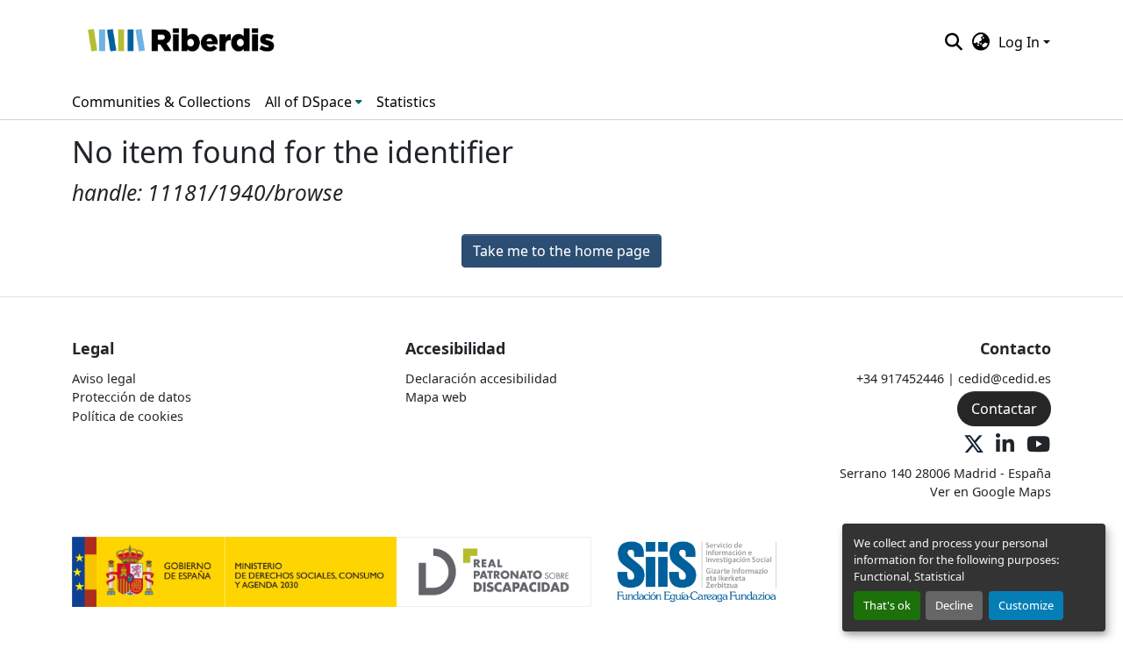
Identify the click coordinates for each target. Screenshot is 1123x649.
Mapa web (436, 397)
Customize (1026, 605)
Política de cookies (127, 416)
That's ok (887, 605)
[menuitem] (313, 101)
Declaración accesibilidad (481, 378)
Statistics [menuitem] (406, 101)
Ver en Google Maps (990, 491)
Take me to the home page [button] (561, 250)
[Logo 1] (331, 570)
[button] (180, 42)
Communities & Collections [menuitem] (161, 101)
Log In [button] (1020, 42)
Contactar (1004, 408)
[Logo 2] (697, 570)
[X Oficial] (973, 445)
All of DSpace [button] (308, 101)
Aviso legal (104, 378)
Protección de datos (131, 397)
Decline (954, 605)
